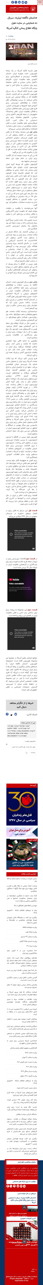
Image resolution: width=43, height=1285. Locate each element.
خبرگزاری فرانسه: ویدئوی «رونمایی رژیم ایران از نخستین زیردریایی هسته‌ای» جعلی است (22, 1027)
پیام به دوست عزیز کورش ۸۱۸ (27, 1062)
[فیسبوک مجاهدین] (12, 2)
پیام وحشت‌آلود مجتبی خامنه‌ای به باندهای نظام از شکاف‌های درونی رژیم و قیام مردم (22, 1035)
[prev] (24, 1207)
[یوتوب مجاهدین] (19, 2)
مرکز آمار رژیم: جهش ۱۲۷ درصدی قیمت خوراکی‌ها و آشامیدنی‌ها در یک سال (22, 1101)
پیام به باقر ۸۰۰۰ (31, 1066)
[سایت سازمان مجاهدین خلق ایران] (21, 9)
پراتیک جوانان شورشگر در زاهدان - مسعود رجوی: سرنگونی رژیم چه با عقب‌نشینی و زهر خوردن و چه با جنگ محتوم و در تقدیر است (22, 1122)
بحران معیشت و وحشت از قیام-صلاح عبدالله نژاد (22, 880)
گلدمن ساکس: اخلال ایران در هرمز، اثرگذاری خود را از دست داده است (22, 979)
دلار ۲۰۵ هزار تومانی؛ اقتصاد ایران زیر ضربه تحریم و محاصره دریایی (22, 971)
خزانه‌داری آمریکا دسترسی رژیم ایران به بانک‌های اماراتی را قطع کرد (22, 1042)
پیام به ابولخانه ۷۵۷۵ (30, 927)
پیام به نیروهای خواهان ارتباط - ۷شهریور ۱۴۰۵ (22, 1082)
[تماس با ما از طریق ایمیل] (21, 1186)
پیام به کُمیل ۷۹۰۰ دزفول (28, 1076)
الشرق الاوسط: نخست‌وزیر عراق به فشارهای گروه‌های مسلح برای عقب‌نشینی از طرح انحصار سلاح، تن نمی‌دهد (22, 1131)
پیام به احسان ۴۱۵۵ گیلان (28, 941)
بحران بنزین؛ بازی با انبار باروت (27, 1088)
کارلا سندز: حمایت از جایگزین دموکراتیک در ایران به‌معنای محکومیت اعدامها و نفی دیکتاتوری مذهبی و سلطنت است (22, 898)
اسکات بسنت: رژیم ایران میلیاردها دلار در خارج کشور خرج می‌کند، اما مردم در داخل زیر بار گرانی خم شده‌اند (22, 1151)
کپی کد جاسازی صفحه (28, 723)
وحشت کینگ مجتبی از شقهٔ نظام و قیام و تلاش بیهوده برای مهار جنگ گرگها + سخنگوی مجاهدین (22, 888)
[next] (24, 1241)
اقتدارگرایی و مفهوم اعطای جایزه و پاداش (23, 1048)
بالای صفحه (33, 1269)
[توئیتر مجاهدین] (16, 2)
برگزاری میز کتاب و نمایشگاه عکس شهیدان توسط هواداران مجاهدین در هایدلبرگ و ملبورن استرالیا (22, 920)
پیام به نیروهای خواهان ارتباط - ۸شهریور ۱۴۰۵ (22, 911)
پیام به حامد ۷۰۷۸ (31, 1052)
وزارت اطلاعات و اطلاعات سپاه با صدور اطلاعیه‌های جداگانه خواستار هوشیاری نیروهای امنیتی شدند (22, 1002)
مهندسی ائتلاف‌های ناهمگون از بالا (25, 905)
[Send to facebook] (7, 714)
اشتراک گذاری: (31, 714)
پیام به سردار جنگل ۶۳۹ (29, 1071)
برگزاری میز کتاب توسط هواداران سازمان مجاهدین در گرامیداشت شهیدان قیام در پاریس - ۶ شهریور (22, 1141)
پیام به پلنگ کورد (31, 932)
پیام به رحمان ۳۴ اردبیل (29, 936)
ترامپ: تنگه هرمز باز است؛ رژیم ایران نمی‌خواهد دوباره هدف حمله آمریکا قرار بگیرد (22, 1108)
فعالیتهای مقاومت (30, 741)
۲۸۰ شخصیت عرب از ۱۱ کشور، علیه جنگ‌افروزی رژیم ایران (22, 952)
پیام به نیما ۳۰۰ (32, 946)
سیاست (10, 36)
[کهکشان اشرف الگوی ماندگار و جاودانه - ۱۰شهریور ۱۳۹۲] (22, 1230)
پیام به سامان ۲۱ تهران (29, 1057)
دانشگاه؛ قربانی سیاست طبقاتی (26, 1114)
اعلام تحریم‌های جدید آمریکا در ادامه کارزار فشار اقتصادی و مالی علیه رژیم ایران (22, 1094)
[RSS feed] (26, 2)
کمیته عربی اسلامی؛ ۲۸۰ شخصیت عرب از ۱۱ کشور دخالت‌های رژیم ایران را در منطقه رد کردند (22, 1012)
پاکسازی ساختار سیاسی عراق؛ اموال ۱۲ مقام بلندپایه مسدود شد (22, 986)
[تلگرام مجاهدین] (22, 2)
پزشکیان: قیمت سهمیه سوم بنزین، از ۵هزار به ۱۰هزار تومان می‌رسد (22, 1020)
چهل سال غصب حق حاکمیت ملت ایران (23, 747)
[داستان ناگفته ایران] (21, 51)
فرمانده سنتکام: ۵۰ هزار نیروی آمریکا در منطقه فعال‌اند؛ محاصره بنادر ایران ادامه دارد (22, 993)
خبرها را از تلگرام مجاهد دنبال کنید (22, 705)
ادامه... (14, 1175)
